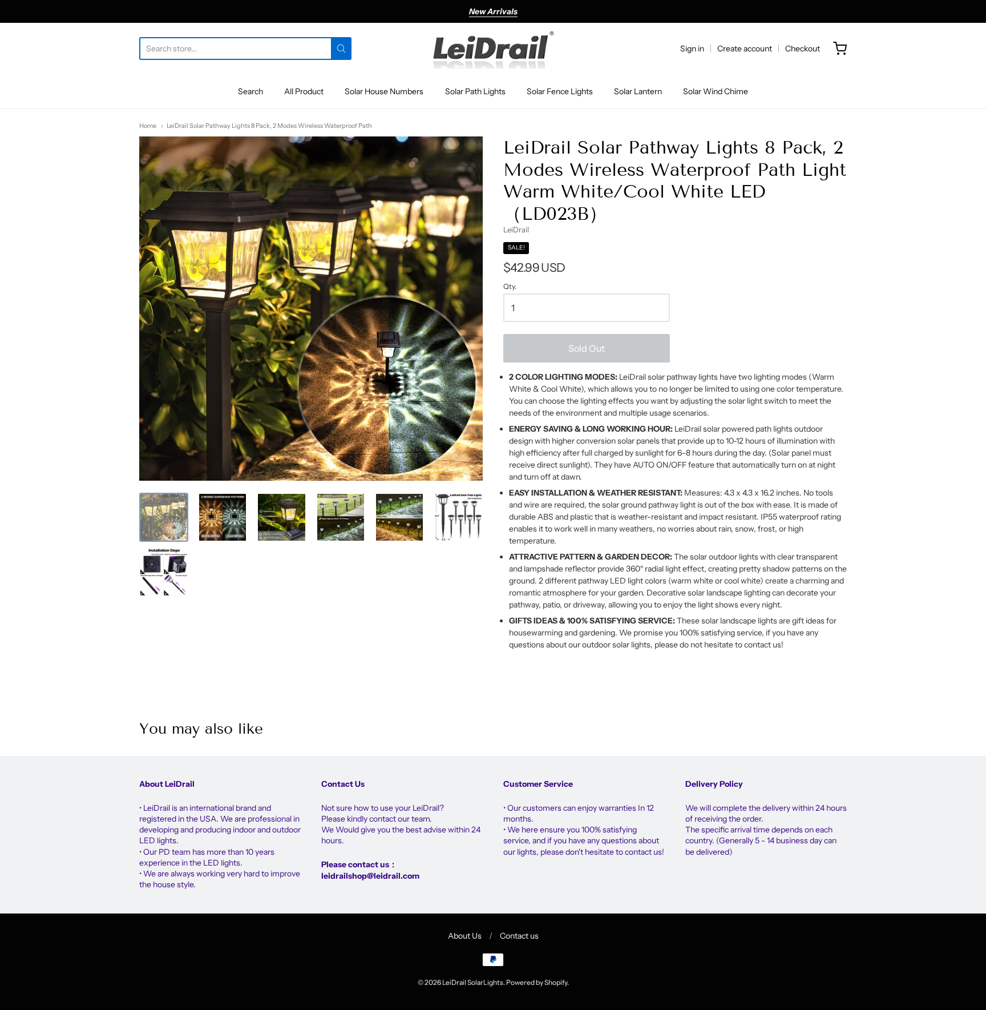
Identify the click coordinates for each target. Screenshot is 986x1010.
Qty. (509, 287)
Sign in (692, 48)
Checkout (802, 48)
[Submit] (341, 48)
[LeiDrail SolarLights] (493, 49)
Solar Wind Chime (715, 91)
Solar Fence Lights (560, 91)
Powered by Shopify (536, 982)
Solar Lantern (638, 91)
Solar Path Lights (475, 91)
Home (147, 126)
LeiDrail (516, 229)
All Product (304, 91)
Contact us (519, 936)
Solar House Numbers (384, 91)
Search (250, 91)
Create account (744, 48)
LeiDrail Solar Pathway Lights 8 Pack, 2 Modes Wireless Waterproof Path (269, 126)
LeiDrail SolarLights (472, 982)
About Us (465, 936)
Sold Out (586, 348)
